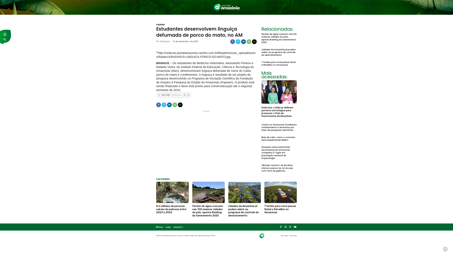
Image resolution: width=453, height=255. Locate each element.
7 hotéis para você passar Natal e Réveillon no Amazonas (278, 63)
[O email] (254, 41)
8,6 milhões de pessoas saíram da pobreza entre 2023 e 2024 (171, 209)
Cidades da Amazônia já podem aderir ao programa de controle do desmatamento (278, 52)
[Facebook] (232, 41)
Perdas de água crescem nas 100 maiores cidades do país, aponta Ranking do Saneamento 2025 (279, 38)
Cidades (160, 25)
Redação (165, 41)
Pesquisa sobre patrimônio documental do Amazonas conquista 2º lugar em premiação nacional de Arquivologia (275, 153)
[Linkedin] (243, 41)
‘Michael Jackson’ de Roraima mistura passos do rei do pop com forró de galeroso (277, 168)
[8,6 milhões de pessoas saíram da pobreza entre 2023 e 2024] (172, 192)
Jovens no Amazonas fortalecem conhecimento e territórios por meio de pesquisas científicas (279, 127)
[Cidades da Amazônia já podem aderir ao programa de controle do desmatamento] (244, 192)
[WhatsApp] (249, 41)
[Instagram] (285, 227)
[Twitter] (238, 41)
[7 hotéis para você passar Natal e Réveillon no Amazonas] (280, 192)
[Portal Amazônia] (226, 7)
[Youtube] (295, 227)
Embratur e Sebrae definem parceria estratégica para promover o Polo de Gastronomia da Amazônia (277, 111)
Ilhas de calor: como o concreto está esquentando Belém (278, 138)
